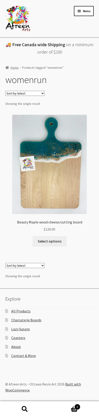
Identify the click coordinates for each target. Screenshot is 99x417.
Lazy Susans (20, 329)
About (16, 346)
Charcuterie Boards (26, 320)
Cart (64, 405)
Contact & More (23, 355)
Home (15, 68)
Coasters (18, 337)
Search (25, 409)
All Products (21, 311)
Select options (49, 241)
